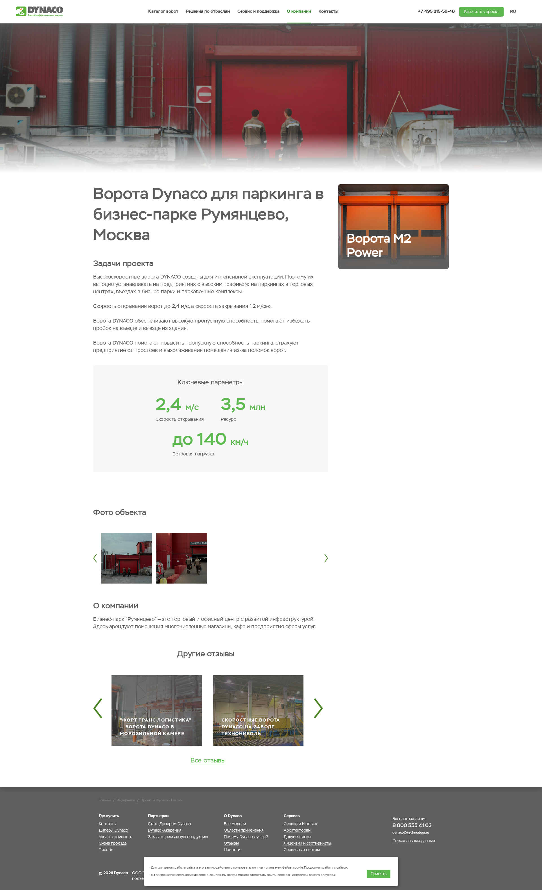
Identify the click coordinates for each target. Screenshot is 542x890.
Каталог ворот (163, 11)
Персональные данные (413, 841)
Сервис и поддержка (258, 11)
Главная (105, 800)
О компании (299, 11)
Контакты (328, 11)
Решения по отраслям (208, 11)
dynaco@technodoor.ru (410, 832)
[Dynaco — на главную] (41, 11)
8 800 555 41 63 (412, 825)
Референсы (126, 800)
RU (513, 12)
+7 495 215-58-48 (436, 11)
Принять (378, 874)
